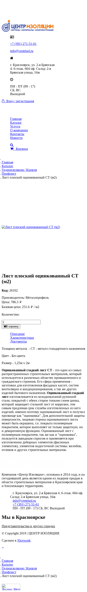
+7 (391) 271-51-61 (23, 44)
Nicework (24, 540)
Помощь (16, 13)
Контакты (17, 134)
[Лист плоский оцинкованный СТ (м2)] (43, 227)
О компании (19, 130)
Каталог (16, 122)
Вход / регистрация (19, 101)
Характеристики (22, 337)
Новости (16, 138)
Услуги (15, 126)
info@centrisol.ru (21, 51)
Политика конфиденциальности (33, 9)
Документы (18, 341)
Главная (16, 119)
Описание (17, 334)
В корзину (12, 326)
